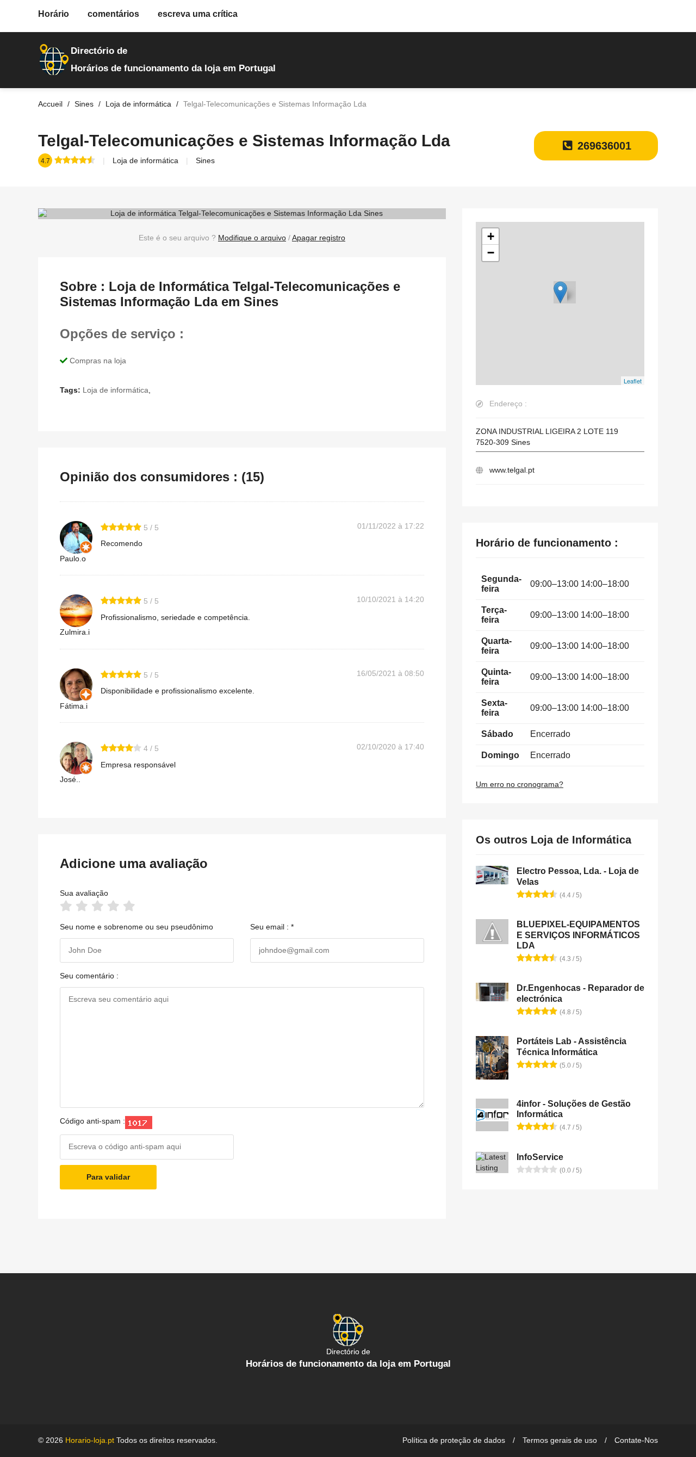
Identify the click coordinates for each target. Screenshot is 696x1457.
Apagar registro (318, 237)
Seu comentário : (89, 975)
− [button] (490, 252)
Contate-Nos (636, 1440)
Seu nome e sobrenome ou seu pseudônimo (136, 926)
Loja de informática (145, 160)
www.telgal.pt (512, 470)
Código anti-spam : (92, 1121)
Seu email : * (272, 926)
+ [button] (490, 236)
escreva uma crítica (198, 13)
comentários (113, 13)
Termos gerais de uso (560, 1440)
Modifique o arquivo (252, 237)
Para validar (108, 1177)
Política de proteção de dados (453, 1440)
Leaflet (633, 380)
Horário (53, 13)
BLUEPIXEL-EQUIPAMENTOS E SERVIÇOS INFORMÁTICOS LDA (578, 935)
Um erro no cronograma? (519, 784)
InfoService (540, 1157)
